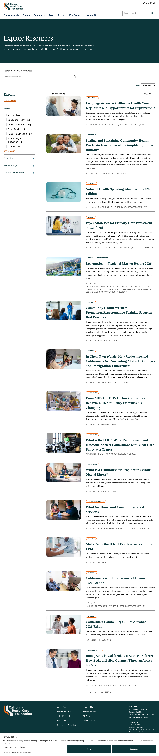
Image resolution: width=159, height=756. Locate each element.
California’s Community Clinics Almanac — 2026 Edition (118, 624)
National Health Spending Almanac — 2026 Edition (118, 191)
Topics (26, 15)
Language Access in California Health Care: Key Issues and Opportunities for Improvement (120, 105)
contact (84, 49)
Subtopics (8, 158)
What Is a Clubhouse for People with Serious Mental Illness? (118, 472)
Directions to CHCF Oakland (139, 717)
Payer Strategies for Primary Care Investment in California (119, 225)
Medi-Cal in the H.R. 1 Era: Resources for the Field (119, 546)
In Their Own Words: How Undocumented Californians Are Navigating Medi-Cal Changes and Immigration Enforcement (120, 361)
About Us (92, 15)
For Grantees (76, 15)
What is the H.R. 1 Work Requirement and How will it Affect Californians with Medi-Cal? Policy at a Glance (120, 444)
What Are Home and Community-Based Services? (115, 509)
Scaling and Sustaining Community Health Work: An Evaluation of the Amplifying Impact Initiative (120, 145)
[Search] (152, 13)
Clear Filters (10, 100)
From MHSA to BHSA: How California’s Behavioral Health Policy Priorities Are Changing (116, 403)
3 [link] (95, 692)
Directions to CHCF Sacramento (139, 732)
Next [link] (152, 93)
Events (61, 15)
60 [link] (102, 692)
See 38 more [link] (9, 151)
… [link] (98, 692)
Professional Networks (14, 172)
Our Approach (11, 15)
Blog (51, 15)
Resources (39, 15)
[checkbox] (19, 115)
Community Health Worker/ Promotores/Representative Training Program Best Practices (119, 312)
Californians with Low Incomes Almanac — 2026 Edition (118, 580)
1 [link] (90, 692)
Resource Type (10, 165)
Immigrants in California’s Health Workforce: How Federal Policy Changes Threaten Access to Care (119, 660)
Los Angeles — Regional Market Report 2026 (119, 263)
